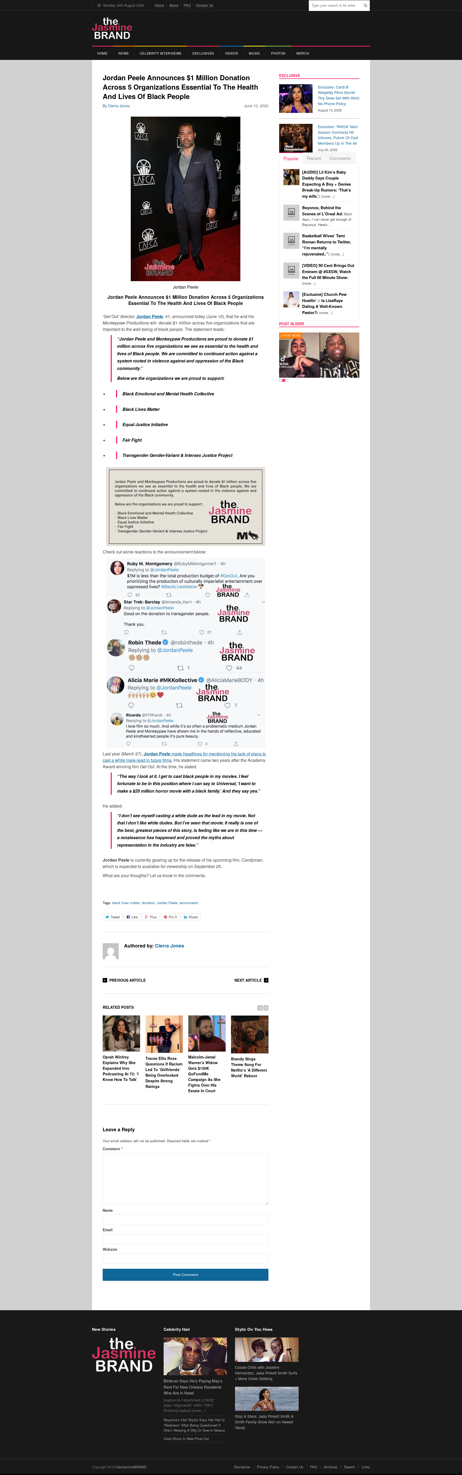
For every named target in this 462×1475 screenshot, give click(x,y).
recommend (188, 902)
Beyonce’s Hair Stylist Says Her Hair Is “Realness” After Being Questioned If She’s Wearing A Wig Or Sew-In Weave (194, 1425)
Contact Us (204, 5)
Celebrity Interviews (161, 53)
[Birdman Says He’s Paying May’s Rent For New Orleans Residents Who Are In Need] (195, 1356)
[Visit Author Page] (111, 951)
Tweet (115, 916)
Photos (278, 53)
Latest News (291, 335)
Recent (314, 158)
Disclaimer (242, 1467)
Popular (291, 158)
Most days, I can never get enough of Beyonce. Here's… (327, 216)
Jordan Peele (167, 902)
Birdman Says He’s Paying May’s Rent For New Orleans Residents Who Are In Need (193, 1387)
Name (108, 1210)
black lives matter (126, 902)
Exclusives (203, 53)
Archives (330, 1467)
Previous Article (127, 980)
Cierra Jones (119, 105)
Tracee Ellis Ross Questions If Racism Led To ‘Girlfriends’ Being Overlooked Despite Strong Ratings (163, 1072)
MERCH (303, 53)
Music (254, 53)
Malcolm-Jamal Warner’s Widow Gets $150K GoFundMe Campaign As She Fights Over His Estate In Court (204, 1073)
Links (366, 1467)
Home (159, 5)
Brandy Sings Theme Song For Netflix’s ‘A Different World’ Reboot (249, 1067)
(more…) (326, 184)
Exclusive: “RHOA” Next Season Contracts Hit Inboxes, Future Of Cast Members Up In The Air (338, 135)
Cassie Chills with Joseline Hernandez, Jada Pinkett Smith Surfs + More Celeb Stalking (266, 1373)
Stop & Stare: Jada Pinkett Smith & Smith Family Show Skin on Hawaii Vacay (264, 1421)
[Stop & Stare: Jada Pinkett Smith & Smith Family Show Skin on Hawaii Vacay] (267, 1399)
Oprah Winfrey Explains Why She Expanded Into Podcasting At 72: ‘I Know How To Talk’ (120, 1068)
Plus (153, 916)
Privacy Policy (268, 1467)
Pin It (173, 916)
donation (148, 902)
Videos (231, 53)
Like (135, 916)
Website (110, 1249)
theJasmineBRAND (131, 1466)
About (173, 5)
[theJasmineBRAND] (112, 28)
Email (108, 1229)
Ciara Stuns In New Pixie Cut (186, 1438)
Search (349, 1467)
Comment (112, 1148)
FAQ (187, 5)
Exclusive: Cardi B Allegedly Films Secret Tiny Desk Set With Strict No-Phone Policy (338, 95)
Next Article (248, 980)
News (123, 53)
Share (193, 916)
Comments (340, 158)
